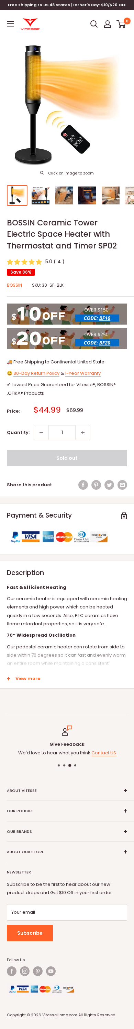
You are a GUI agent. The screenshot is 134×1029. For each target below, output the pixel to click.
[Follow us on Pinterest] (38, 971)
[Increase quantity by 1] (83, 432)
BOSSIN (14, 285)
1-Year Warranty (83, 373)
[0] (121, 24)
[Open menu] (10, 23)
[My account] (107, 24)
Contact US (103, 753)
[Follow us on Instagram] (25, 971)
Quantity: (18, 432)
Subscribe (30, 933)
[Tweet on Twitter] (109, 485)
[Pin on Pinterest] (96, 485)
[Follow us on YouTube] (51, 971)
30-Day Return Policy (36, 373)
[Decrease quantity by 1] (41, 432)
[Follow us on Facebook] (11, 971)
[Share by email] (122, 485)
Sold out (67, 458)
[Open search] (94, 24)
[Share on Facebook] (83, 485)
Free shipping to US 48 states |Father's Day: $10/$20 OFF (67, 5)
